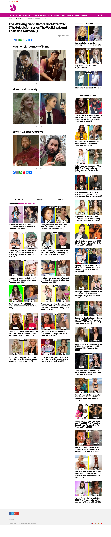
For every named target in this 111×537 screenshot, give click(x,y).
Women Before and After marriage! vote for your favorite (88, 44)
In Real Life (26, 15)
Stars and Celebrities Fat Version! (88, 88)
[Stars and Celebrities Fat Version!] (88, 78)
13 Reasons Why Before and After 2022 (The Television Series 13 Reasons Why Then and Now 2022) (88, 347)
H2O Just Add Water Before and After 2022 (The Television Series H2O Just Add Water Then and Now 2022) (88, 475)
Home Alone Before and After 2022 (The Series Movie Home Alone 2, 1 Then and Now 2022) (87, 449)
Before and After (15, 15)
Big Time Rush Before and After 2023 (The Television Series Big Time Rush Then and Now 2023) (87, 219)
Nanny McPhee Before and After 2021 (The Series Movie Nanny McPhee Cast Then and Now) (54, 227)
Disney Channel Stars (39, 15)
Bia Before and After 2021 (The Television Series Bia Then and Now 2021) (23, 306)
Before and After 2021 (27, 204)
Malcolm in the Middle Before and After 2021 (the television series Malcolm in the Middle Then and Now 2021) (22, 253)
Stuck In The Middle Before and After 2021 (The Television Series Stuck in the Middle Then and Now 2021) (23, 333)
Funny (77, 15)
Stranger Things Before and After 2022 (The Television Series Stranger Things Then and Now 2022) (88, 295)
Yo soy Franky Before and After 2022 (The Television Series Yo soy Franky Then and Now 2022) (88, 500)
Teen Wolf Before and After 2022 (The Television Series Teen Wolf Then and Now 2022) (88, 372)
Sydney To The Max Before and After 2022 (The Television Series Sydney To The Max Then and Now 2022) (88, 268)
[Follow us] (98, 15)
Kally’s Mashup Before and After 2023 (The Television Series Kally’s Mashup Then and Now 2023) (88, 169)
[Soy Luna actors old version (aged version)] (88, 56)
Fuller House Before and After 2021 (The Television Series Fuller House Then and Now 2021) (22, 280)
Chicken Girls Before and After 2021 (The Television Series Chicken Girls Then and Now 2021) (55, 280)
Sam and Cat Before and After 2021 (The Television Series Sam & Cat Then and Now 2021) (55, 333)
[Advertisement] (39, 186)
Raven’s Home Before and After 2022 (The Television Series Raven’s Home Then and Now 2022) (88, 398)
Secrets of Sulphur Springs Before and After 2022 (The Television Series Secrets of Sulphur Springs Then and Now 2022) (88, 321)
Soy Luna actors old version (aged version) (86, 66)
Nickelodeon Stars (54, 15)
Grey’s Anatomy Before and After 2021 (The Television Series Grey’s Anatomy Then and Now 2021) (54, 252)
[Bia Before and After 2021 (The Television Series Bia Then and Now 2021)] (23, 293)
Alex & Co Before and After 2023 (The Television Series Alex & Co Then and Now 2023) (88, 243)
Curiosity (84, 15)
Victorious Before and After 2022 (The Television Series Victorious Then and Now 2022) (22, 227)
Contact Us (11, 519)
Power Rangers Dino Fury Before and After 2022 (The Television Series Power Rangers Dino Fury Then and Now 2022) (88, 424)
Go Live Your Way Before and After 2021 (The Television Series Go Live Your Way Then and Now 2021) (55, 359)
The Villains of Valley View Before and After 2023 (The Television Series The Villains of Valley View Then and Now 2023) (88, 118)
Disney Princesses (68, 15)
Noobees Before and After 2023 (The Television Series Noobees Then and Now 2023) (87, 144)
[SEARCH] (101, 15)
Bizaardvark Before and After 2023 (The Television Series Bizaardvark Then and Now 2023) (88, 194)
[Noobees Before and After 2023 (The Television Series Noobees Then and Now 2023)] (88, 132)
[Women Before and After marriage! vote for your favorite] (88, 33)
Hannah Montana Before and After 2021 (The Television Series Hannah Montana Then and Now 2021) (23, 359)
